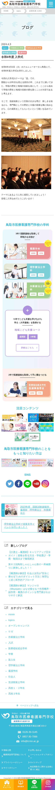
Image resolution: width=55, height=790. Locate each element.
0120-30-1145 (29, 731)
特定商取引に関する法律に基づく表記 (41, 768)
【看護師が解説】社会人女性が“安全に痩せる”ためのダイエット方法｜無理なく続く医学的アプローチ (28, 576)
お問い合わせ (36, 750)
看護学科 (22, 53)
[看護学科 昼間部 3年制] (27, 257)
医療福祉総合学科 (33, 48)
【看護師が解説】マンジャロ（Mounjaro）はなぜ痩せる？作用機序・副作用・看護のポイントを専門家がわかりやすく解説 (29, 590)
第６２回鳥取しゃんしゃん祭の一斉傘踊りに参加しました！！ (29, 566)
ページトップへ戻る (29, 705)
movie (11, 614)
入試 (10, 642)
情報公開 (7, 750)
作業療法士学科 (17, 48)
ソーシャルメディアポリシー (41, 756)
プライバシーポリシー (12, 762)
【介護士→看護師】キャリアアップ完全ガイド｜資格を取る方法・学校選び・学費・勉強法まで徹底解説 (29, 555)
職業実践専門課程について (14, 754)
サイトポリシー (10, 768)
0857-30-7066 (29, 736)
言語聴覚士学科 (16, 682)
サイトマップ (36, 762)
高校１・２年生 (16, 688)
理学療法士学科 (9, 53)
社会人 (11, 676)
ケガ (10, 631)
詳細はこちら (27, 348)
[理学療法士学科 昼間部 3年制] (27, 277)
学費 (10, 654)
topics (5, 48)
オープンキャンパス (18, 625)
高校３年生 (14, 693)
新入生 (11, 659)
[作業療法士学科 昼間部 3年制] (27, 297)
